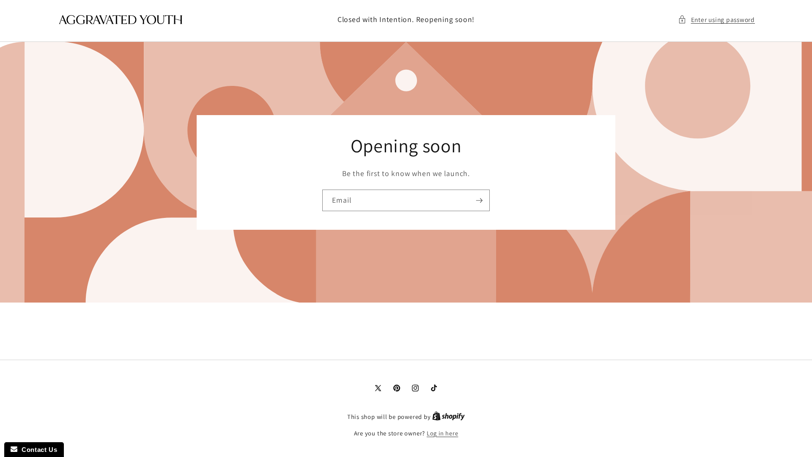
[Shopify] (448, 417)
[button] (716, 19)
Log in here (442, 433)
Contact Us (37, 449)
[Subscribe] (479, 200)
